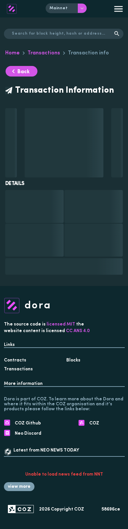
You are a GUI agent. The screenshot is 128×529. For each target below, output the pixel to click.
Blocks (73, 360)
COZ (79, 509)
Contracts (15, 360)
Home (12, 53)
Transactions (44, 53)
